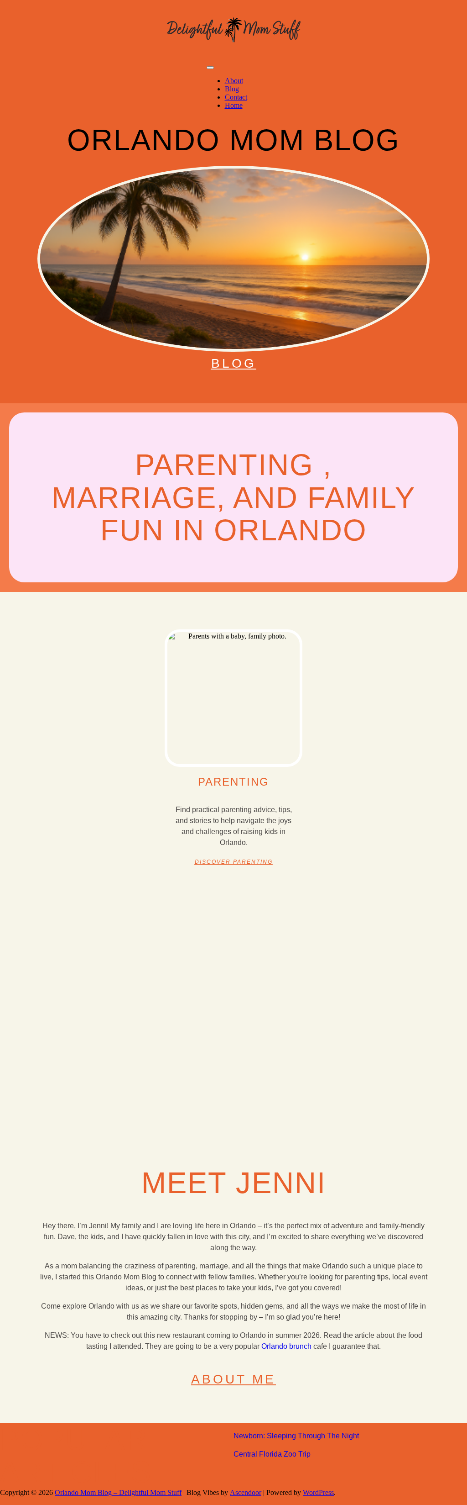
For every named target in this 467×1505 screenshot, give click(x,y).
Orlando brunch (286, 1346)
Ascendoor (245, 1492)
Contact (236, 97)
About (234, 80)
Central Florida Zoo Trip (272, 1454)
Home (234, 105)
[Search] (460, 89)
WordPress (318, 1492)
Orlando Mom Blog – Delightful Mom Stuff (118, 1492)
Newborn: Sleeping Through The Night (296, 1436)
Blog (232, 89)
